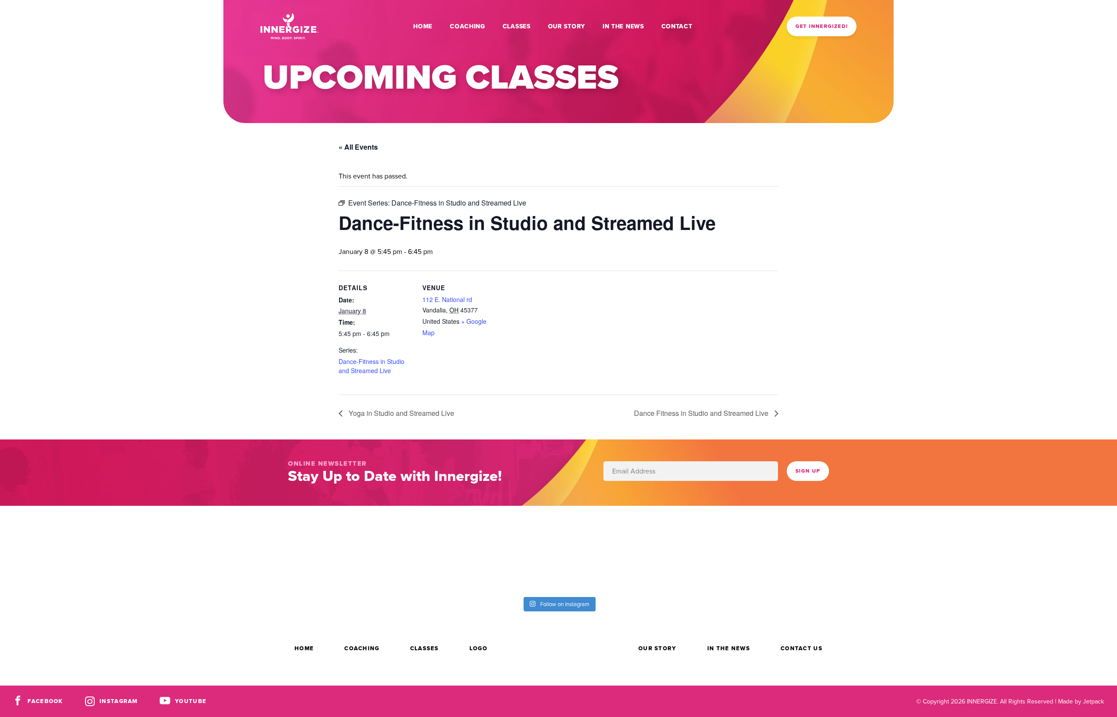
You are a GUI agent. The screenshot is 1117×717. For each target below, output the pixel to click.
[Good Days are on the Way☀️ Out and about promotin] (907, 550)
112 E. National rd (447, 299)
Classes (517, 26)
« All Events (358, 147)
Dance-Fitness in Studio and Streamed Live (371, 366)
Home (422, 26)
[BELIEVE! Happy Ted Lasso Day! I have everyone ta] (768, 550)
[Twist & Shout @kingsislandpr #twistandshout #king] (70, 550)
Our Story (566, 26)
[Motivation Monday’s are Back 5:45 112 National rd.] (349, 550)
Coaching (467, 26)
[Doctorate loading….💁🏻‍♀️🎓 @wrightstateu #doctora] (209, 550)
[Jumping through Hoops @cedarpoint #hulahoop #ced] (1047, 550)
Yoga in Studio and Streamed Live (400, 413)
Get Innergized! (821, 26)
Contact (676, 26)
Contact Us (801, 648)
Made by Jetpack (1081, 701)
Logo (478, 648)
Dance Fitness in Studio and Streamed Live (702, 413)
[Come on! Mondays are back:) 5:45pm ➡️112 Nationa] (488, 550)
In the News (623, 26)
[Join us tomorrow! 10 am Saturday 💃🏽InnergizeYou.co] (628, 550)
